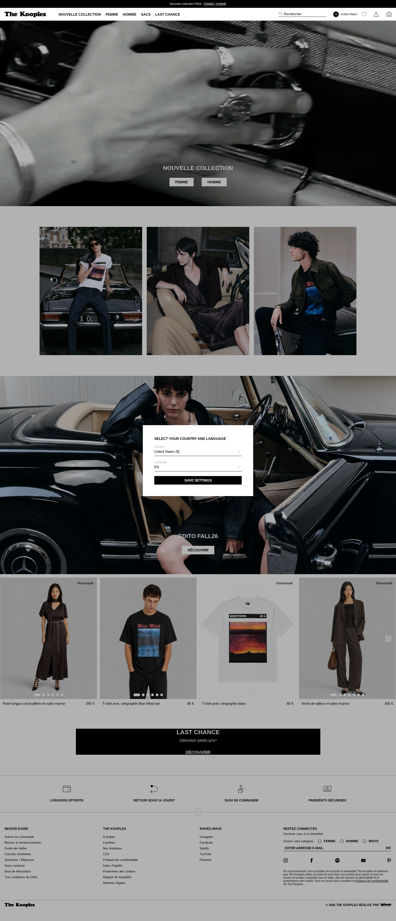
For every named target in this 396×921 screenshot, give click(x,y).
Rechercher (292, 14)
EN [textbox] (156, 467)
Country (167, 449)
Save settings (198, 480)
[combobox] (198, 452)
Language (160, 465)
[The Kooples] (26, 14)
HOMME (213, 4)
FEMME (201, 4)
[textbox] (198, 451)
